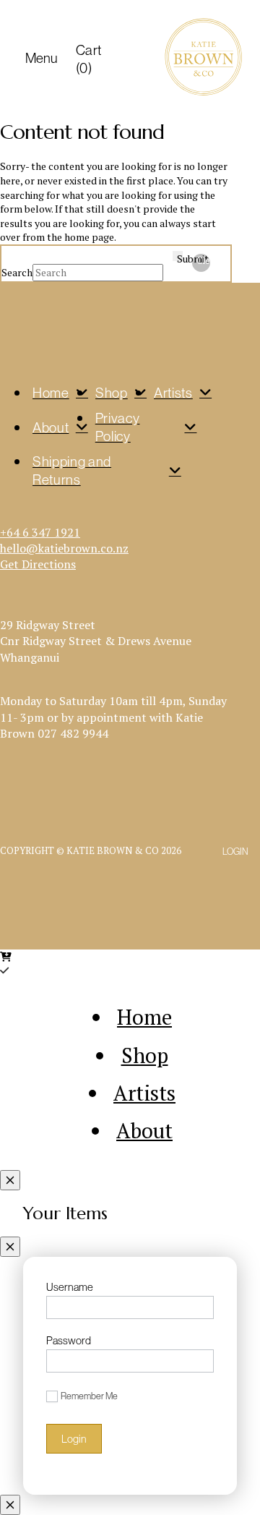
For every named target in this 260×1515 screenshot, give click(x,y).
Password (68, 1340)
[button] (37, 58)
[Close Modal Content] (10, 1180)
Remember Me (89, 1395)
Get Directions (38, 564)
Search (16, 272)
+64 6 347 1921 (40, 532)
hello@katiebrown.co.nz (64, 548)
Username (69, 1287)
